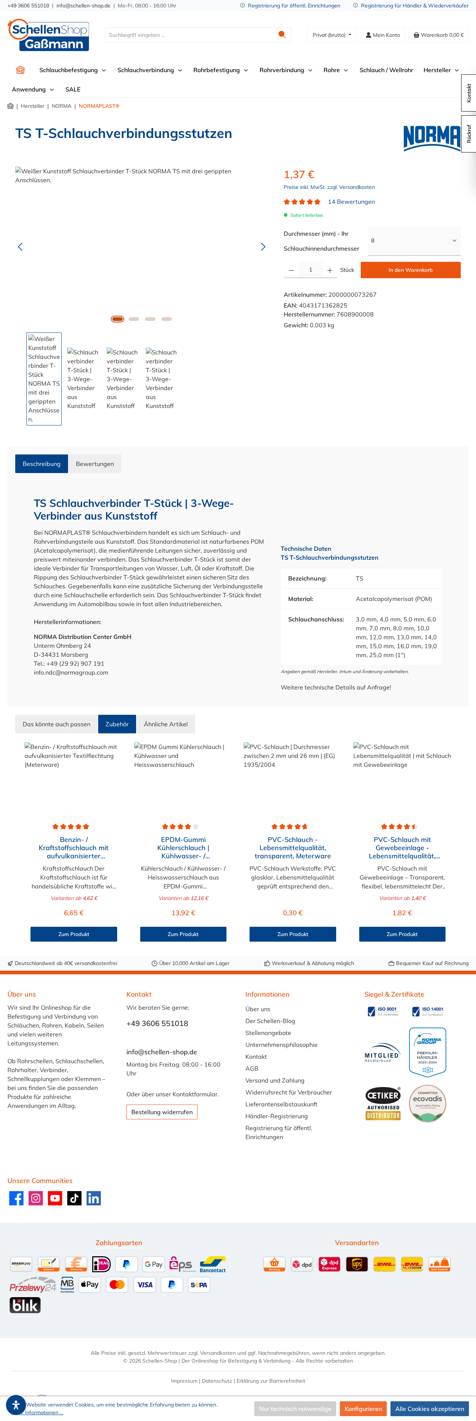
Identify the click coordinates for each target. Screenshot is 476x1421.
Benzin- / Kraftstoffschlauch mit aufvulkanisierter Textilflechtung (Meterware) (74, 848)
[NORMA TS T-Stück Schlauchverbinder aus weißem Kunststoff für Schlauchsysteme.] (141, 247)
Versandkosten (218, 1353)
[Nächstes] (262, 247)
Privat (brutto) (330, 35)
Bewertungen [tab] (95, 463)
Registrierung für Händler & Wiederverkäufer (415, 5)
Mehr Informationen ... (37, 1412)
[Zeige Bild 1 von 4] (117, 319)
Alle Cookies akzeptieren (429, 1408)
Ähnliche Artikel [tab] (166, 724)
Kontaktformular (195, 1094)
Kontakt (256, 1056)
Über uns (257, 1009)
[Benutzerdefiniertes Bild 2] (427, 1011)
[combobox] (189, 35)
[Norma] (432, 139)
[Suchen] (282, 35)
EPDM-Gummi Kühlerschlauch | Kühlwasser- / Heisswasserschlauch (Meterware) (183, 848)
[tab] (41, 463)
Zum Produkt (73, 934)
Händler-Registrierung (276, 1116)
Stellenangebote (268, 1032)
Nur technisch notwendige (295, 1408)
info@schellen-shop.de (83, 5)
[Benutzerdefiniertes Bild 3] (383, 1052)
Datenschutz (217, 1380)
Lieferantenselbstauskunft (281, 1104)
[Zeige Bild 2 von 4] (134, 319)
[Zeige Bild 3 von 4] (150, 319)
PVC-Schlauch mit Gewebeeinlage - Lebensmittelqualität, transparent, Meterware (402, 848)
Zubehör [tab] (117, 724)
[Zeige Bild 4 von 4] (166, 319)
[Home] (20, 70)
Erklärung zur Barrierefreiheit (271, 1380)
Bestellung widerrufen (162, 1112)
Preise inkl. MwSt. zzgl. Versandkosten (329, 187)
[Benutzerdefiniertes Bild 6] (427, 1103)
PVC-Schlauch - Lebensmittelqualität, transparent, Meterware (293, 848)
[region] (142, 296)
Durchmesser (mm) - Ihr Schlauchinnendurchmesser (326, 241)
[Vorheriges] (20, 247)
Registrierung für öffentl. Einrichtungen (294, 5)
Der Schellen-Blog (270, 1021)
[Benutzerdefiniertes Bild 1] (383, 1011)
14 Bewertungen (351, 201)
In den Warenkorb (411, 270)
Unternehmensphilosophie (281, 1044)
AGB (251, 1068)
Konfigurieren (363, 1408)
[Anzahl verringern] (291, 270)
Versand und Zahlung (275, 1080)
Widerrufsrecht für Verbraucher (288, 1092)
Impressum (184, 1380)
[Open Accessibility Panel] (16, 1405)
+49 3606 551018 (28, 5)
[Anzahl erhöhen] (330, 270)
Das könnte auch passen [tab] (56, 724)
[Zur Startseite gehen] (48, 35)
